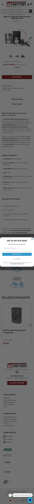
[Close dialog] (32, 239)
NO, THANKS (17, 258)
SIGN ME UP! (17, 254)
